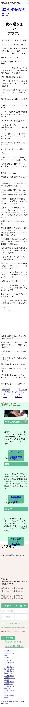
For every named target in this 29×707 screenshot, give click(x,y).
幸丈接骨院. (13, 701)
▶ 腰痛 (7, 657)
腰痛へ (16, 501)
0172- (14, 646)
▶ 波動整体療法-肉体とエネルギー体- (9, 678)
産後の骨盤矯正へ (16, 458)
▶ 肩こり (7, 660)
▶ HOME (7, 651)
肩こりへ (16, 544)
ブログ (25, 40)
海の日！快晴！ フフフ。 (8, 394)
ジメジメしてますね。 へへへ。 (21, 394)
